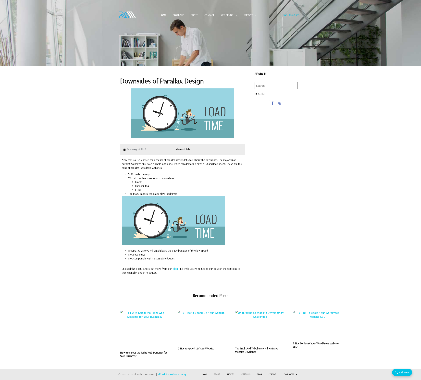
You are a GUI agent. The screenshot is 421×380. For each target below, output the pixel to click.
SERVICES (230, 374)
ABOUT (217, 374)
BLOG (259, 374)
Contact (272, 374)
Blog (175, 268)
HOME (204, 374)
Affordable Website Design (172, 374)
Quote (194, 15)
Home (163, 15)
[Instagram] (280, 103)
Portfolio (178, 15)
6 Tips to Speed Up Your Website (196, 348)
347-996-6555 (291, 15)
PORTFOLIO (245, 374)
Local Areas (288, 374)
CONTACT (209, 15)
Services (248, 15)
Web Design (227, 15)
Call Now (404, 372)
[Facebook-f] (272, 103)
